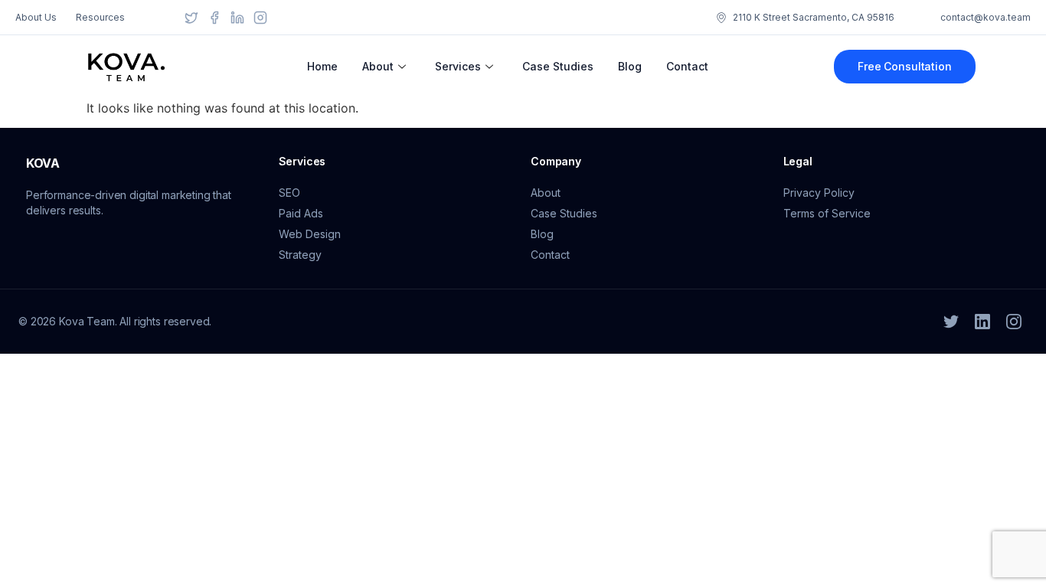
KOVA (43, 163)
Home (322, 66)
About (378, 66)
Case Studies (557, 66)
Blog (630, 66)
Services (458, 66)
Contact (687, 66)
